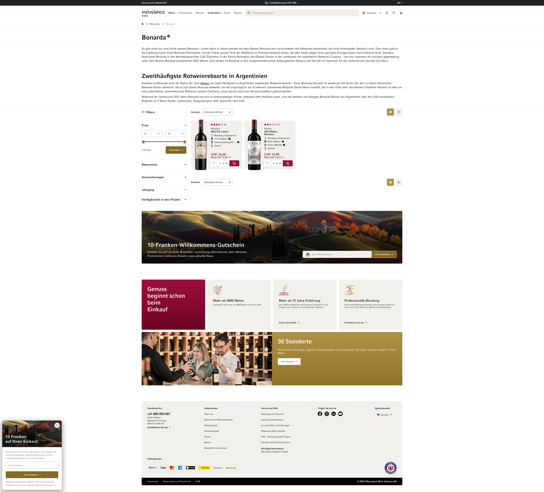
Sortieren (195, 112)
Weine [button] (171, 13)
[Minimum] (143, 142)
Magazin (238, 13)
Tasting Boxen (185, 13)
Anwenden (174, 150)
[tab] (164, 125)
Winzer (207, 442)
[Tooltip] (229, 139)
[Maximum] (184, 142)
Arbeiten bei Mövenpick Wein (218, 419)
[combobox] (302, 12)
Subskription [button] (214, 13)
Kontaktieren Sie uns (157, 427)
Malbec (204, 83)
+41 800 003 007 (158, 413)
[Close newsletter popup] (57, 425)
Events (227, 13)
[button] (399, 2)
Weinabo (200, 13)
